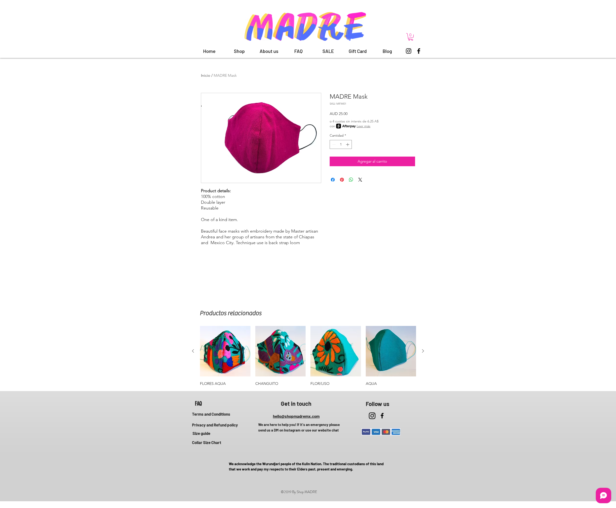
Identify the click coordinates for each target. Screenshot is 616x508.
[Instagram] (408, 51)
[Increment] (348, 144)
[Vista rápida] (225, 351)
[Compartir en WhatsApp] (351, 180)
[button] (410, 37)
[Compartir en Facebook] (333, 180)
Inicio (205, 75)
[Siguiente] (423, 351)
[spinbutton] (340, 144)
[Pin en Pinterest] (342, 180)
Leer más (363, 126)
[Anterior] (193, 351)
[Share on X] (360, 180)
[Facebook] (418, 51)
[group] (308, 356)
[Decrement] (333, 144)
